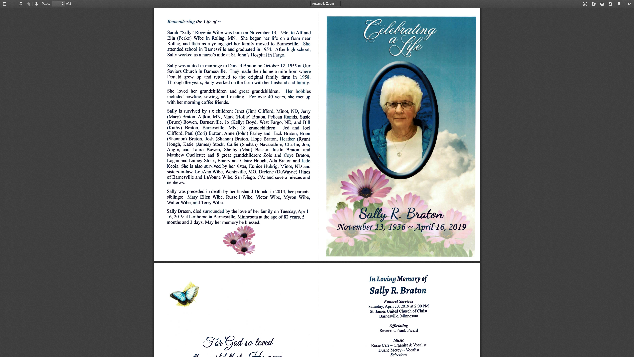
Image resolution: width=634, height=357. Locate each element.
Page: (46, 3)
